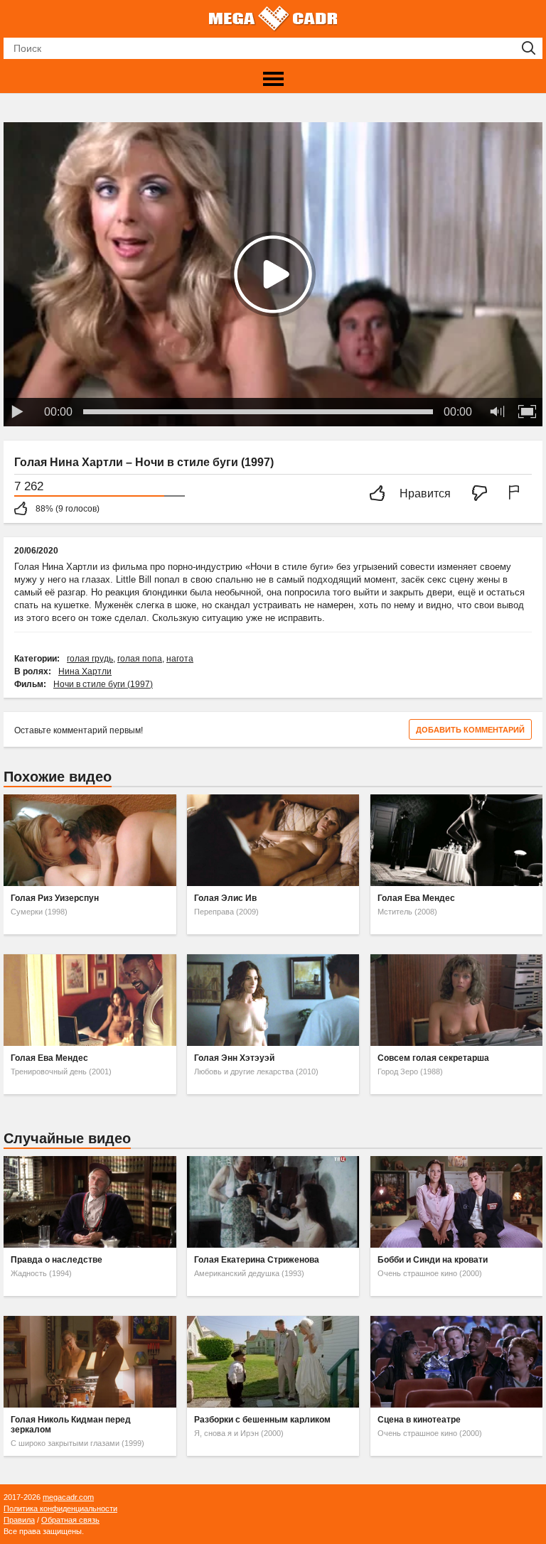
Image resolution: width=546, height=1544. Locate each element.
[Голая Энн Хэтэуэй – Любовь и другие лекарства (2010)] (273, 1000)
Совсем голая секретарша (433, 1058)
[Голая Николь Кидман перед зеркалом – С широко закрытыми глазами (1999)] (90, 1362)
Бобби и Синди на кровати (433, 1260)
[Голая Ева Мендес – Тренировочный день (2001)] (90, 1000)
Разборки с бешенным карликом (262, 1420)
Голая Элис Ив (225, 898)
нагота (179, 659)
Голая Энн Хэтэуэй (234, 1058)
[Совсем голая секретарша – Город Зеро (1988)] (456, 1000)
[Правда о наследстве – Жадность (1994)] (90, 1202)
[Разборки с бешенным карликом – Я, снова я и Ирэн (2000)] (273, 1362)
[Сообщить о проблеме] (517, 494)
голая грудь (90, 659)
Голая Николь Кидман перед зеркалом (71, 1425)
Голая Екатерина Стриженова (256, 1260)
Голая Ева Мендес (416, 898)
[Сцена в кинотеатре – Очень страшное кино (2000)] (456, 1362)
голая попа (139, 659)
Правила (19, 1520)
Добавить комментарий (470, 729)
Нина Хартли (85, 671)
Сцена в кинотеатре (419, 1420)
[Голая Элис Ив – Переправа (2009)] (273, 840)
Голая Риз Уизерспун (55, 898)
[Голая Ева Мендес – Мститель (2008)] (456, 840)
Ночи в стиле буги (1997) (103, 684)
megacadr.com (68, 1497)
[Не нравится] (483, 494)
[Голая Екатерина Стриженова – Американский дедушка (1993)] (273, 1202)
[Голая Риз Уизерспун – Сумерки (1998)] (90, 840)
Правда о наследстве (56, 1260)
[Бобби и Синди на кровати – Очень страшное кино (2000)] (456, 1202)
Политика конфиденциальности (60, 1508)
